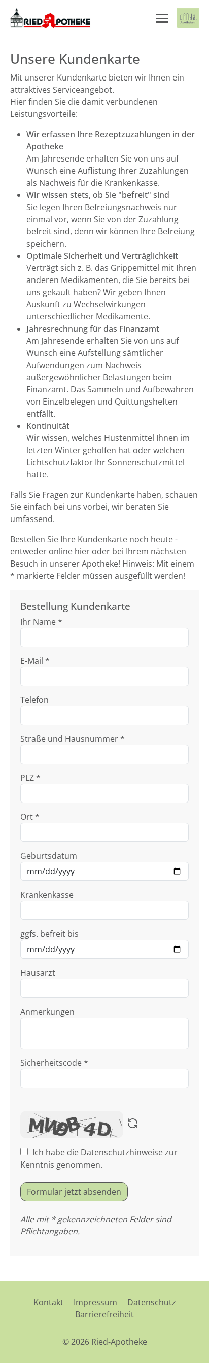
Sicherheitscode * (54, 1062)
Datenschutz (151, 1302)
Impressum (95, 1302)
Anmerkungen (47, 1011)
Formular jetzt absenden (74, 1191)
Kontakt (48, 1302)
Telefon (34, 699)
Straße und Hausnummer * (72, 738)
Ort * (30, 816)
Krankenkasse (47, 894)
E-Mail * (35, 660)
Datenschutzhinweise (122, 1152)
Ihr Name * (41, 621)
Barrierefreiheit (104, 1314)
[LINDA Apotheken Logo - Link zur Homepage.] (188, 18)
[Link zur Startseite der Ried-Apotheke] (50, 18)
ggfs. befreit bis (49, 933)
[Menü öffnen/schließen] (162, 18)
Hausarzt (37, 972)
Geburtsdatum (48, 855)
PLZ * (30, 777)
